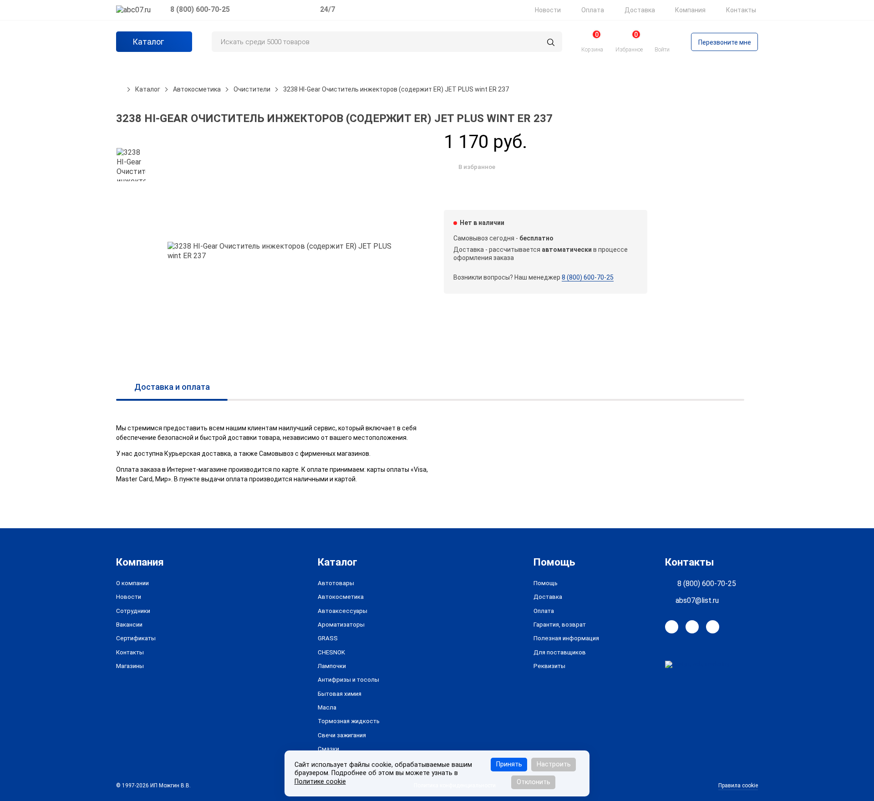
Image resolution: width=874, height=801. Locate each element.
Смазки (328, 748)
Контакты (741, 10)
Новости (548, 10)
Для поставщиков (560, 652)
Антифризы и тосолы (348, 679)
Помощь (546, 583)
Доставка (640, 10)
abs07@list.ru (697, 600)
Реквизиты (549, 666)
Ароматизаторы (341, 624)
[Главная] (119, 89)
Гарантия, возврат (560, 624)
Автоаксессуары (342, 610)
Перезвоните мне (724, 42)
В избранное (476, 166)
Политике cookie (320, 782)
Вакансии (129, 624)
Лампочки (332, 666)
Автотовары (336, 583)
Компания (690, 10)
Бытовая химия (339, 693)
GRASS (328, 638)
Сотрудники (133, 610)
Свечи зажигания (342, 735)
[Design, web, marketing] (697, 664)
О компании (132, 583)
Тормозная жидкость (349, 721)
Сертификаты (136, 638)
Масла (327, 707)
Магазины (130, 666)
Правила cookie (738, 785)
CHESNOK (331, 652)
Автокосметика (341, 596)
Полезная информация (566, 638)
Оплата (592, 10)
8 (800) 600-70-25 (200, 9)
